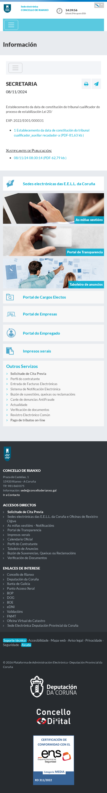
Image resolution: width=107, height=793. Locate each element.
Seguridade (11, 645)
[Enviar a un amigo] (96, 84)
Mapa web (58, 640)
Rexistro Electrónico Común (30, 415)
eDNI (11, 607)
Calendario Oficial (20, 539)
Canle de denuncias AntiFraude (32, 399)
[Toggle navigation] (11, 25)
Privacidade (94, 640)
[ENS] (53, 764)
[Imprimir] (86, 84)
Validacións (15, 612)
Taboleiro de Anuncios (22, 549)
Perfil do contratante (25, 379)
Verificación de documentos (29, 410)
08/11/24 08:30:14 (40, 158)
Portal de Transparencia (24, 530)
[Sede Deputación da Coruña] (53, 690)
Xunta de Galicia (18, 584)
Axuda (26, 645)
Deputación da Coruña (23, 579)
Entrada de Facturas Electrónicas (33, 384)
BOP (10, 593)
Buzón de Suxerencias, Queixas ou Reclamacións (41, 553)
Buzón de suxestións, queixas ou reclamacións (42, 394)
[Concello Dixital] (53, 720)
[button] (99, 5)
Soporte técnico (14, 640)
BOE (10, 602)
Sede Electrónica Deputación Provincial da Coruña (42, 625)
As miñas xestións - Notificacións (30, 526)
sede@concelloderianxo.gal (38, 490)
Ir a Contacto (11, 495)
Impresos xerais (18, 535)
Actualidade (18, 405)
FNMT (11, 616)
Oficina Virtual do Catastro (26, 621)
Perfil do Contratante (22, 544)
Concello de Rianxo (20, 574)
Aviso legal (76, 640)
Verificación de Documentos (27, 558)
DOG (10, 598)
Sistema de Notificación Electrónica (35, 389)
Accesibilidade (38, 640)
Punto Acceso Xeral (21, 588)
